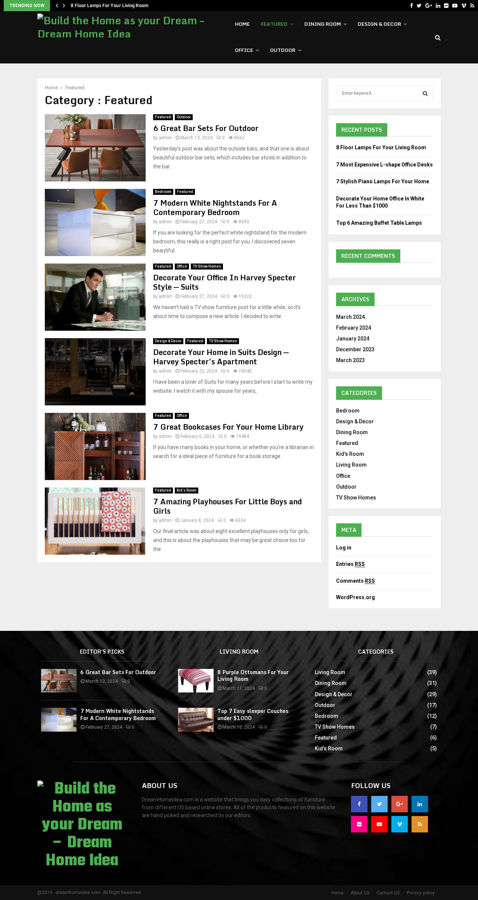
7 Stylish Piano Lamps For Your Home (382, 181)
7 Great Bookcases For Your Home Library (228, 427)
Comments (355, 581)
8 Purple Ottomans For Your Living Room (253, 675)
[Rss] (472, 5)
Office (244, 50)
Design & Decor (379, 24)
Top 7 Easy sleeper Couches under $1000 (252, 714)
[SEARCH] (425, 93)
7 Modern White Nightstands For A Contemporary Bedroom (215, 207)
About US (360, 893)
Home (242, 24)
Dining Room (322, 24)
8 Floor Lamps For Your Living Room (109, 5)
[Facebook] (411, 5)
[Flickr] (446, 5)
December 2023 (355, 349)
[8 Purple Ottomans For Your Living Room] (196, 680)
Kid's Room (186, 490)
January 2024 (352, 339)
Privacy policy (421, 893)
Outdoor (282, 50)
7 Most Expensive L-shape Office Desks (384, 165)
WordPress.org (355, 597)
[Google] (428, 5)
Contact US (388, 893)
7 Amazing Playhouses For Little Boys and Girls (227, 506)
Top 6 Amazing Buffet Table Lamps (379, 223)
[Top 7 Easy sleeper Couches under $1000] (196, 719)
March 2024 (350, 317)
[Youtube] (454, 5)
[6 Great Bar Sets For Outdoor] (59, 680)
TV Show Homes (207, 266)
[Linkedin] (438, 5)
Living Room (351, 465)
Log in (343, 548)
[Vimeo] (463, 5)
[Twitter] (419, 5)
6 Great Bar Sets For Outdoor (205, 128)
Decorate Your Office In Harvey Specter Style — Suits (224, 282)
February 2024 (353, 328)
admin (165, 137)
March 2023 (350, 360)
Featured (274, 24)
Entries (350, 564)
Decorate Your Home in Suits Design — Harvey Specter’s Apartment (221, 357)
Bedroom (163, 192)
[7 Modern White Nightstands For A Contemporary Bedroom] (59, 719)
